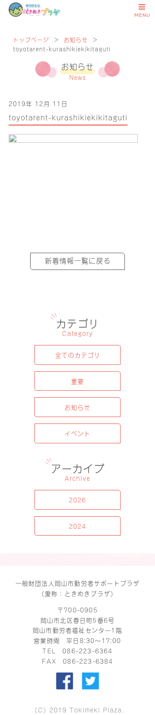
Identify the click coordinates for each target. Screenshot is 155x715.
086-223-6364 (87, 650)
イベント (77, 433)
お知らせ (76, 39)
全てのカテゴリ (77, 355)
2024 (77, 526)
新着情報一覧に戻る (78, 260)
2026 (77, 499)
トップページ (31, 39)
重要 (77, 381)
